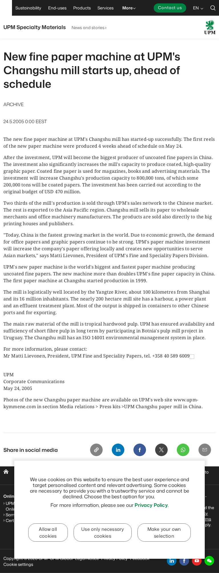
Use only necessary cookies (102, 532)
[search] (213, 8)
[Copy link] (96, 450)
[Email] (204, 450)
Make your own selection (164, 532)
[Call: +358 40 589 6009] (192, 356)
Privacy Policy (151, 504)
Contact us (170, 8)
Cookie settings (18, 564)
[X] (161, 450)
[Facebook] (139, 450)
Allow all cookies (48, 532)
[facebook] (184, 561)
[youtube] (197, 561)
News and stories (88, 28)
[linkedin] (172, 561)
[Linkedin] (118, 450)
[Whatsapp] (183, 450)
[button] (209, 561)
